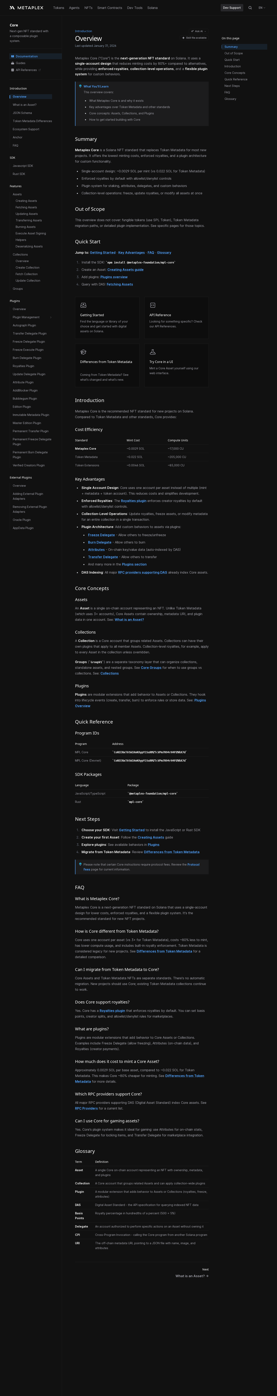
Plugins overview (114, 277)
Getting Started (103, 252)
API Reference (160, 315)
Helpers (21, 240)
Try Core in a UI (161, 362)
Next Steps (232, 85)
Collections (109, 673)
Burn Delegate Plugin (27, 358)
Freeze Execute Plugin (28, 350)
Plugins (153, 845)
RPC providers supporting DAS (142, 572)
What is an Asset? (25, 105)
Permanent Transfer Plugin (31, 431)
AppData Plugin (23, 528)
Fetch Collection (27, 274)
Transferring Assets (29, 220)
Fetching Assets (26, 207)
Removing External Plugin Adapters (30, 509)
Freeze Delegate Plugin (29, 341)
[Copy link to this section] (100, 139)
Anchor (17, 137)
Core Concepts (235, 72)
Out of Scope (234, 53)
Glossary (164, 252)
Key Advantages (131, 252)
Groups (18, 289)
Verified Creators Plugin (29, 465)
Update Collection (28, 280)
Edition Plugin (22, 407)
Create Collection (27, 267)
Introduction (233, 66)
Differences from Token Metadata (106, 362)
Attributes (96, 550)
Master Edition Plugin (27, 423)
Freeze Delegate (101, 535)
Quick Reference (236, 79)
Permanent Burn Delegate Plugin (30, 455)
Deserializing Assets (29, 246)
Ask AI (199, 31)
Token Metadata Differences (32, 121)
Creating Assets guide (125, 270)
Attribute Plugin (23, 382)
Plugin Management (26, 317)
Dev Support (232, 7)
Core (14, 25)
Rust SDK (19, 174)
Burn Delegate (99, 542)
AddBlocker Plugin (25, 390)
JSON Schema (22, 113)
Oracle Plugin (22, 520)
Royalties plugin (133, 501)
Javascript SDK (23, 166)
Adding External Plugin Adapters (28, 496)
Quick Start (232, 59)
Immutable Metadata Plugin (31, 415)
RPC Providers (86, 1108)
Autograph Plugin (24, 325)
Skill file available (196, 37)
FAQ (15, 145)
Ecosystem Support (26, 129)
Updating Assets (27, 214)
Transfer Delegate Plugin (30, 333)
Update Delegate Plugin (29, 374)
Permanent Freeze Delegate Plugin (32, 442)
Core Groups (151, 668)
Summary (231, 46)
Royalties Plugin (23, 366)
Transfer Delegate (103, 557)
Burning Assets (26, 227)
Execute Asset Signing (31, 233)
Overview (19, 96)
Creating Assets (26, 201)
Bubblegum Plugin (25, 398)
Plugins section (134, 564)
